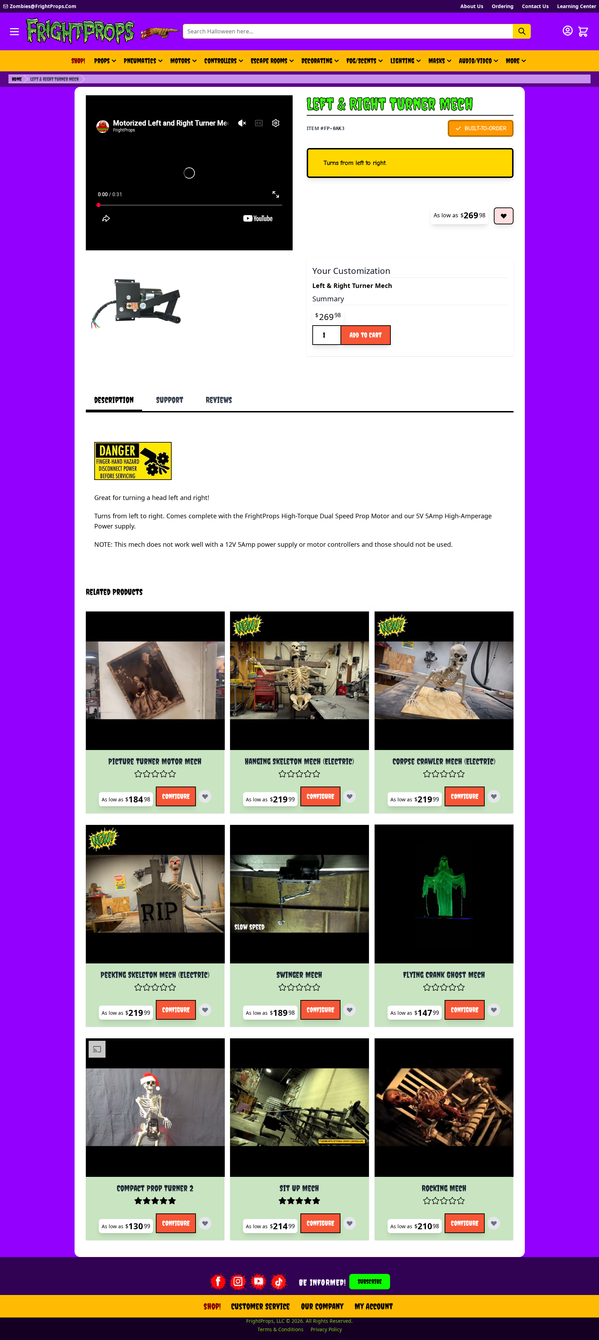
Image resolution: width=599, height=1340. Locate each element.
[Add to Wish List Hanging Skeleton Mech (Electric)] (349, 796)
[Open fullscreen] (137, 304)
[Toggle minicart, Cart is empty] (583, 31)
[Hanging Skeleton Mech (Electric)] (299, 680)
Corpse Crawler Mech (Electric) (444, 761)
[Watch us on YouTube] (258, 1281)
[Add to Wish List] (504, 215)
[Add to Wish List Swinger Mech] (349, 1010)
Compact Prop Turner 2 (155, 1188)
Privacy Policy (326, 1329)
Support (169, 400)
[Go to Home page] (80, 31)
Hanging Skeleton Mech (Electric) (299, 761)
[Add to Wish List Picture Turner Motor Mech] (205, 796)
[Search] (522, 31)
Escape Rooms (269, 61)
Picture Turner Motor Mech (155, 761)
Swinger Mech (299, 975)
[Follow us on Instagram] (238, 1281)
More (517, 63)
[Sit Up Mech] (299, 1107)
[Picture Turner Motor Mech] (155, 680)
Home (17, 79)
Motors (180, 61)
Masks (436, 61)
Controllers (220, 61)
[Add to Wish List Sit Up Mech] (349, 1223)
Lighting (402, 61)
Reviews (219, 400)
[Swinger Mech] (299, 894)
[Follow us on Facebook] (218, 1281)
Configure (176, 796)
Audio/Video (475, 61)
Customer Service (260, 1306)
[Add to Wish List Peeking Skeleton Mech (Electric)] (205, 1010)
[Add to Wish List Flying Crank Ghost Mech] (494, 1010)
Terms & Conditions (280, 1329)
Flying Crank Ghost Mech (444, 975)
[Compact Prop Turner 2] (155, 1107)
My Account (374, 1306)
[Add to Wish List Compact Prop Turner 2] (205, 1223)
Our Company (322, 1306)
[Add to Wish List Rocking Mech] (494, 1223)
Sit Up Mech (299, 1188)
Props (102, 61)
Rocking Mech (444, 1188)
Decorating (316, 61)
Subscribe (370, 1281)
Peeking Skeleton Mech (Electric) (155, 975)
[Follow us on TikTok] (279, 1281)
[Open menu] (14, 32)
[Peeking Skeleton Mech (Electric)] (155, 894)
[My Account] (567, 30)
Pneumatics (140, 61)
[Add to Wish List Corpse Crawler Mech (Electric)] (494, 796)
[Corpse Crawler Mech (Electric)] (444, 680)
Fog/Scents (361, 61)
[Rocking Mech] (444, 1107)
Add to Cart (366, 335)
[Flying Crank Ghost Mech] (444, 894)
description (114, 400)
